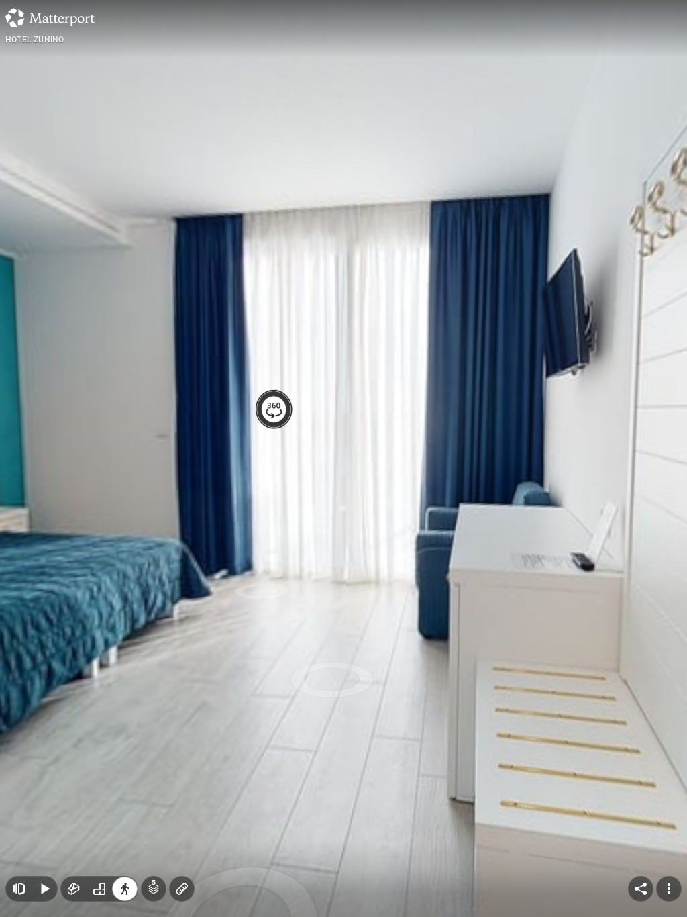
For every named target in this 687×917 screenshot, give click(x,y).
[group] (99, 889)
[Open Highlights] (19, 889)
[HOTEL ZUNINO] (343, 458)
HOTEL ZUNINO (34, 39)
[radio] (74, 889)
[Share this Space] (640, 889)
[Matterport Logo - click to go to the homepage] (50, 17)
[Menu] (669, 889)
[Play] (44, 889)
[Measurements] (182, 889)
